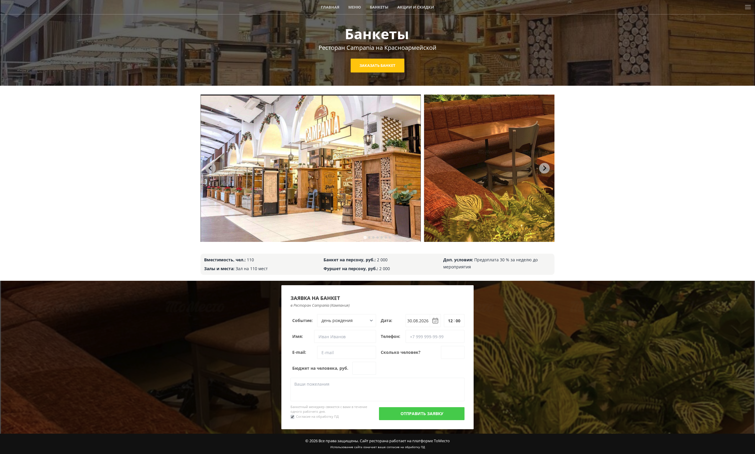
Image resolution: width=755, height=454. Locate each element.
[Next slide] (544, 168)
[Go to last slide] (210, 168)
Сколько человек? (401, 352)
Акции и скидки (415, 7)
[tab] (365, 237)
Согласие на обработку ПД (317, 416)
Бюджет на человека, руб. (320, 368)
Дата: (386, 320)
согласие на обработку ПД (406, 447)
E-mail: (299, 352)
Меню (354, 7)
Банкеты (379, 7)
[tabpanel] (311, 168)
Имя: (297, 336)
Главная (330, 7)
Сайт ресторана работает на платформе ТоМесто (405, 440)
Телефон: (390, 336)
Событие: (302, 320)
